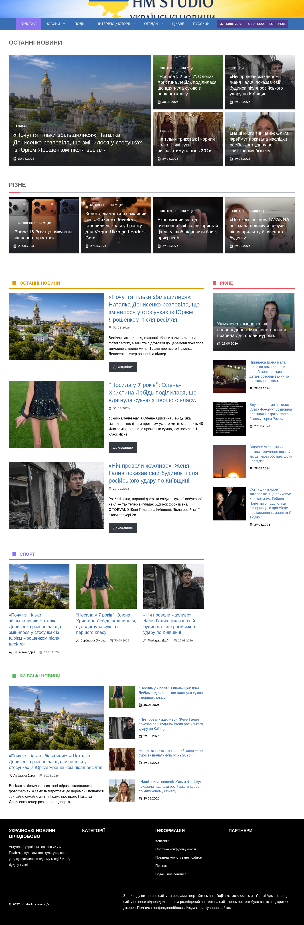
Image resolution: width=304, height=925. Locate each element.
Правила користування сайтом (178, 857)
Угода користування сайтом (208, 907)
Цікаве (178, 24)
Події (79, 24)
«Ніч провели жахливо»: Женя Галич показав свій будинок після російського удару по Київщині (256, 85)
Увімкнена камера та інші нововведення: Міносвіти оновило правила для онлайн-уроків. (252, 329)
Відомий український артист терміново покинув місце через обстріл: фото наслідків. (270, 454)
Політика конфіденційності (175, 849)
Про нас (161, 865)
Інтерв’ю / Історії (114, 24)
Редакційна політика (170, 874)
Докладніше (123, 367)
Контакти (162, 841)
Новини (52, 24)
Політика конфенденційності (160, 907)
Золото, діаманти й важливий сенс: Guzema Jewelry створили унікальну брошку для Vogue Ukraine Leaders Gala (115, 225)
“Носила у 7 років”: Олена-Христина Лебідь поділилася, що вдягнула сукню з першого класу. (188, 85)
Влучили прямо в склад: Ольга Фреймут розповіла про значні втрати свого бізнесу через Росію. (270, 411)
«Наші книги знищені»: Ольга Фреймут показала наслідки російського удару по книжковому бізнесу (259, 141)
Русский (201, 24)
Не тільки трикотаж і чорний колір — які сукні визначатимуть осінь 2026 (186, 144)
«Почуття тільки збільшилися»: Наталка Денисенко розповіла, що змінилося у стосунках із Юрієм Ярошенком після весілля (77, 142)
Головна (28, 24)
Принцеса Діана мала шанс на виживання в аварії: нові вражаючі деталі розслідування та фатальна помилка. (269, 371)
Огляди (151, 24)
